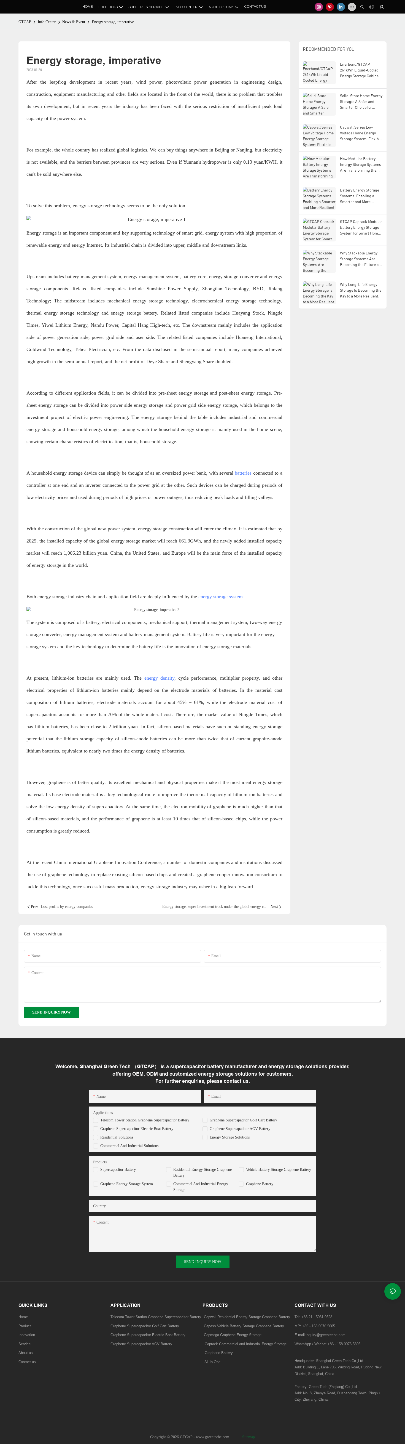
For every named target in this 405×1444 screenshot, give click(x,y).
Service (24, 1344)
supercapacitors (107, 806)
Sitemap (248, 1437)
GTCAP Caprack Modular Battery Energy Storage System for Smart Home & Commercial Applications (361, 227)
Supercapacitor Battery (118, 1170)
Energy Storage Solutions (230, 1137)
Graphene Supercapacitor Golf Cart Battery (243, 1120)
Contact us (27, 1362)
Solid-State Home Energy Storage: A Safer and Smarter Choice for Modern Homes (361, 101)
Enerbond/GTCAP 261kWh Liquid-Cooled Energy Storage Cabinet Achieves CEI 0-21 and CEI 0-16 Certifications (360, 70)
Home (23, 1317)
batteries (243, 473)
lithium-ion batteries (72, 678)
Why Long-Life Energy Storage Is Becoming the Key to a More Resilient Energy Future (360, 290)
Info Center (47, 22)
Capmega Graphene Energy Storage (232, 1335)
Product (24, 1326)
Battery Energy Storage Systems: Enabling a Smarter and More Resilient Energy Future (360, 196)
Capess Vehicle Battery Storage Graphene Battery (244, 1326)
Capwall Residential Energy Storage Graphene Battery (247, 1317)
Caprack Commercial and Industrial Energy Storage (244, 1344)
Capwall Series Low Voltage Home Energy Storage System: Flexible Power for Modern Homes (361, 133)
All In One (212, 1362)
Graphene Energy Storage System (126, 1184)
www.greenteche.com (212, 1437)
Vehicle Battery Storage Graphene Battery (278, 1170)
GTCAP (24, 22)
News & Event (73, 22)
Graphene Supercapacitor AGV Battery (240, 1129)
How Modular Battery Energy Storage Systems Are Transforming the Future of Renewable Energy (360, 164)
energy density (159, 678)
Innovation (26, 1335)
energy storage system (220, 596)
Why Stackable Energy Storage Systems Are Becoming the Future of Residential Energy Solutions (360, 259)
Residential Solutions (116, 1137)
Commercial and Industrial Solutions (129, 1146)
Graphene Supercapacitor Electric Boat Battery (136, 1129)
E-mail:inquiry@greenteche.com (321, 1335)
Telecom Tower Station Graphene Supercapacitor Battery (144, 1120)
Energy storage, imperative (113, 22)
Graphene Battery (259, 1184)
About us (25, 1353)
